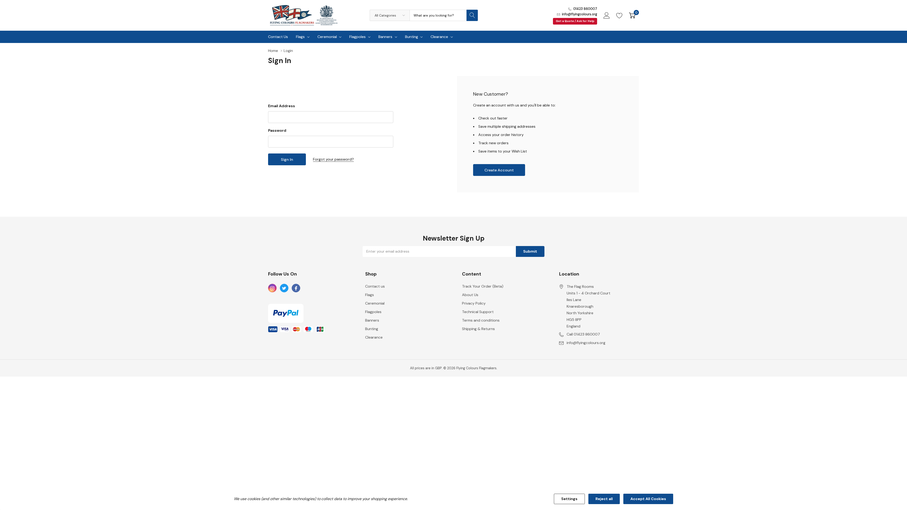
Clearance (439, 36)
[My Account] (606, 15)
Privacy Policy (474, 303)
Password (277, 130)
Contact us (375, 286)
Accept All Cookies (648, 498)
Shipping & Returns (478, 328)
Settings (569, 498)
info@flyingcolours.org (579, 14)
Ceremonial (327, 36)
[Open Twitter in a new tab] (284, 288)
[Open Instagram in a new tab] (272, 288)
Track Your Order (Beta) (482, 286)
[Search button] (472, 15)
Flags (300, 36)
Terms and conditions (481, 320)
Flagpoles (357, 36)
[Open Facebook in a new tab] (296, 288)
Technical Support (478, 311)
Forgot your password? (333, 159)
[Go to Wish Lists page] (619, 15)
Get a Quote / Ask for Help (575, 21)
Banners (385, 36)
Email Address (281, 105)
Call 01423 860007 (583, 334)
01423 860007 (585, 9)
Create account (499, 170)
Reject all (604, 498)
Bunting (411, 36)
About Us (470, 294)
